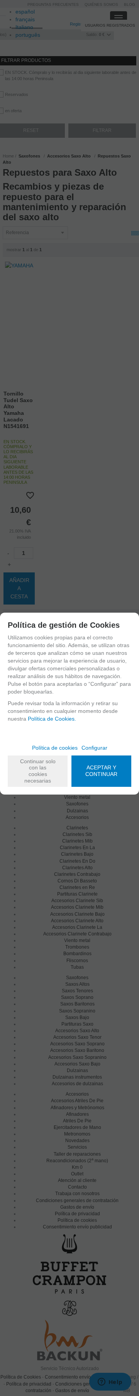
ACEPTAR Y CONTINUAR (101, 770)
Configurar (94, 748)
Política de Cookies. (52, 719)
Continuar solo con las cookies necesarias (38, 771)
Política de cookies (55, 748)
